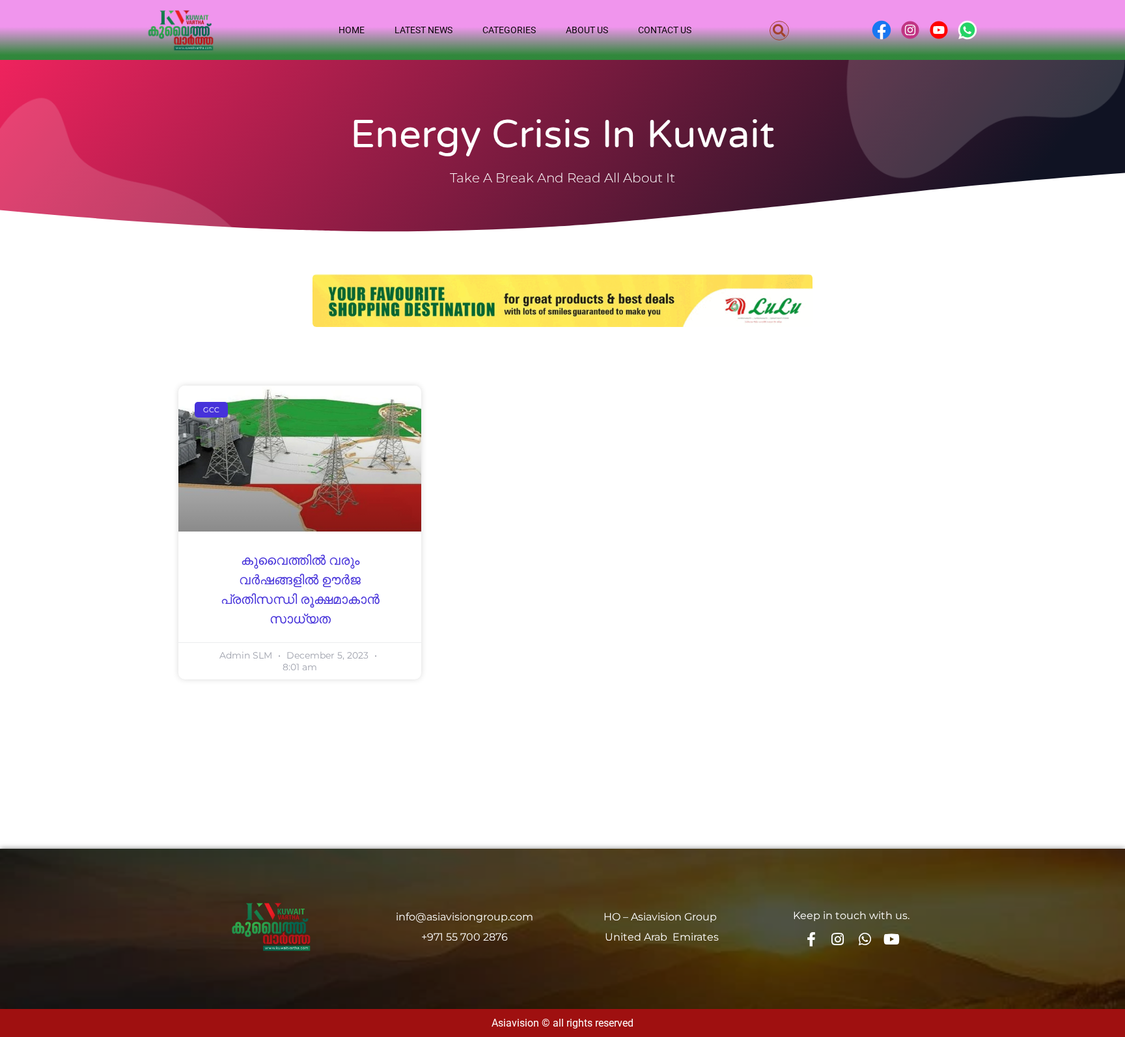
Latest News (423, 30)
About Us (587, 30)
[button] (779, 30)
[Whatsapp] (864, 939)
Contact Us (664, 30)
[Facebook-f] (810, 939)
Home (352, 30)
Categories (509, 30)
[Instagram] (837, 939)
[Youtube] (891, 939)
